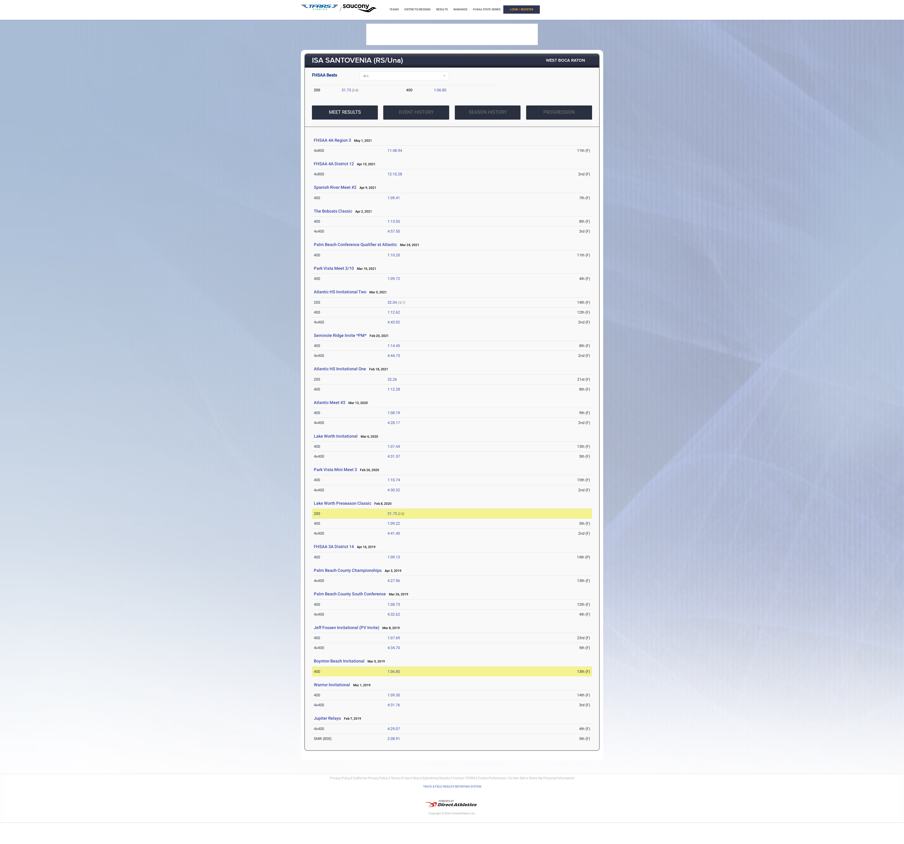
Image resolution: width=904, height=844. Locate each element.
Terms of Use (400, 778)
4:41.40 (393, 533)
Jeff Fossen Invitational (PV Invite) (346, 627)
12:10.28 (394, 174)
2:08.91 (393, 738)
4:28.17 (393, 422)
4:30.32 (393, 490)
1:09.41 (393, 198)
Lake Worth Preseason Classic (342, 503)
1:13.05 (393, 221)
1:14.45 (393, 345)
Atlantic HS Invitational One (340, 368)
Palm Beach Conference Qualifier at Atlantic (355, 244)
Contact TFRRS (464, 778)
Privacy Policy (340, 778)
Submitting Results (436, 778)
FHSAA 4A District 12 (334, 163)
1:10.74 (393, 480)
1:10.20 (393, 255)
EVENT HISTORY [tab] (416, 112)
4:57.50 (393, 231)
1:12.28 (393, 389)
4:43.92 (393, 322)
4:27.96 (393, 580)
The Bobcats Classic (333, 211)
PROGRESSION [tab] (559, 112)
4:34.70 (393, 648)
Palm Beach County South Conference (350, 593)
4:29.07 (393, 729)
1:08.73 (393, 604)
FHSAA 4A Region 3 (332, 140)
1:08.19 (393, 413)
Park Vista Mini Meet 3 (335, 469)
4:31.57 (393, 456)
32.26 (392, 379)
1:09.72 (393, 278)
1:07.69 (393, 638)
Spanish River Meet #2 (335, 187)
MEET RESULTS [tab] (345, 112)
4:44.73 (393, 355)
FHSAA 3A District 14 (334, 546)
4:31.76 (393, 705)
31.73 (346, 90)
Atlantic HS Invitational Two (340, 291)
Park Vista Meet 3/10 (334, 268)
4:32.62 (393, 614)
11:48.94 (394, 150)
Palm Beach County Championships (348, 570)
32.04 (392, 302)
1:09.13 (393, 557)
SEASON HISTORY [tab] (488, 112)
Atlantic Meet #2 (329, 402)
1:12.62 (393, 312)
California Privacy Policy (370, 778)
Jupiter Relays (327, 718)
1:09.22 (393, 523)
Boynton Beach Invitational (339, 660)
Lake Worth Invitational (336, 436)
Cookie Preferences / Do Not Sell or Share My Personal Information (526, 778)
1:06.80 (440, 90)
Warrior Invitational (332, 684)
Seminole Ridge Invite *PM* (340, 335)
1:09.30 (393, 695)
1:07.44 (393, 446)
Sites (416, 778)
